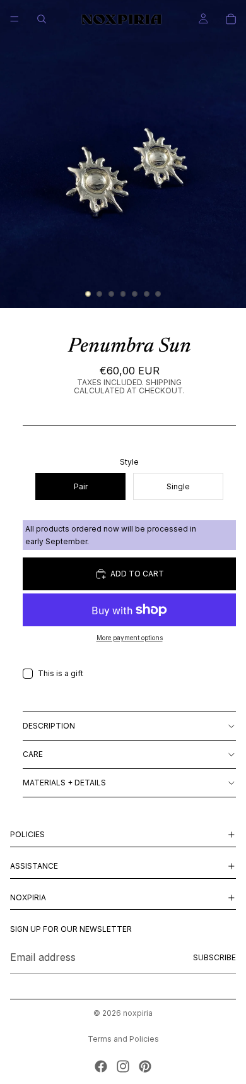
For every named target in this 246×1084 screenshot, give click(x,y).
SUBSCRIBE (214, 957)
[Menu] (14, 18)
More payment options (130, 637)
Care (33, 754)
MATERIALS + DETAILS (64, 782)
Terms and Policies (123, 1039)
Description (49, 725)
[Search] (42, 19)
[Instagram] (123, 1066)
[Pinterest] (145, 1066)
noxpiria (138, 1013)
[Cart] (231, 19)
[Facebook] (100, 1066)
